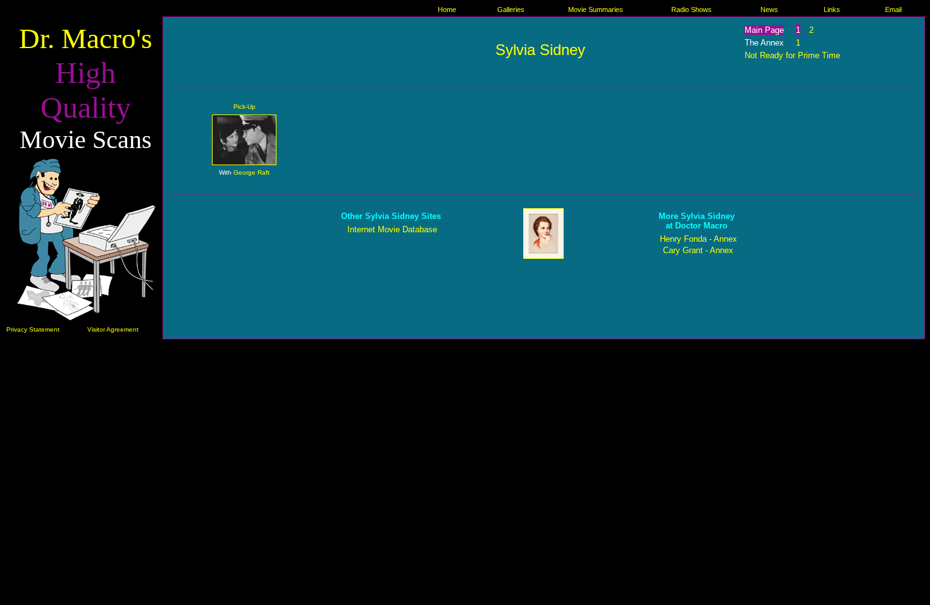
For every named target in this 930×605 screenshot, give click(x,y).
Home (447, 9)
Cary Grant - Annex (698, 250)
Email (893, 9)
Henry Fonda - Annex (698, 239)
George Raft (251, 172)
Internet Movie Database (392, 229)
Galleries (510, 9)
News (769, 9)
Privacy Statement (32, 329)
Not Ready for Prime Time (792, 55)
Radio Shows (691, 9)
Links (832, 9)
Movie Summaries (595, 9)
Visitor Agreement (113, 329)
